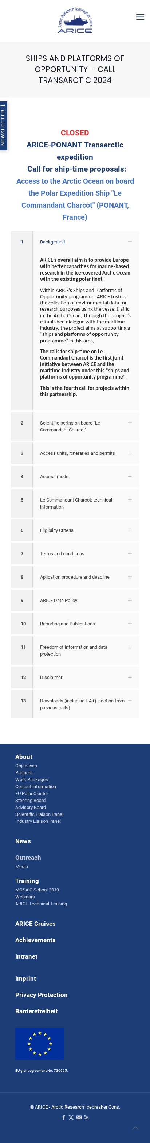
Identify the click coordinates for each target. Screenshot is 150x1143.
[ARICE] (75, 18)
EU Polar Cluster (31, 793)
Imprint (25, 978)
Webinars (25, 897)
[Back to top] (135, 1128)
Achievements (35, 940)
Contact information (35, 786)
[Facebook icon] (63, 1117)
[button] (75, 320)
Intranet (26, 956)
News (23, 841)
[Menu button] (140, 17)
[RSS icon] (86, 1117)
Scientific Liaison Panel (39, 814)
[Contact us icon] (79, 1117)
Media (21, 866)
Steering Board (30, 800)
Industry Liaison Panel (38, 821)
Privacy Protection (41, 994)
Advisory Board (30, 807)
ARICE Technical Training (41, 903)
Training (27, 881)
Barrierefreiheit (36, 1011)
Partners (24, 772)
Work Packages (31, 779)
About (23, 756)
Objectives (26, 765)
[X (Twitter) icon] (71, 1117)
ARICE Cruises (35, 923)
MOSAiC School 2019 (37, 890)
